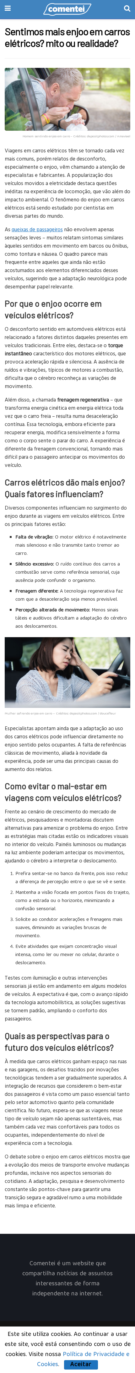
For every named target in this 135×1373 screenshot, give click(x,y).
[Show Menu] (8, 9)
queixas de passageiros (37, 229)
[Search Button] (127, 9)
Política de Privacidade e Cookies (83, 1359)
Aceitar (81, 1365)
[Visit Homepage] (67, 9)
